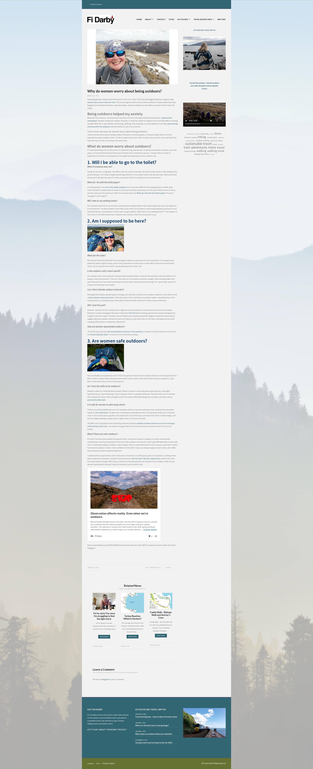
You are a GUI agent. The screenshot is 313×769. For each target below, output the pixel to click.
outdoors (221, 137)
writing (212, 154)
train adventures (195, 147)
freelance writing (190, 137)
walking (201, 150)
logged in (105, 679)
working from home (201, 154)
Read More (104, 636)
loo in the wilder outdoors (116, 187)
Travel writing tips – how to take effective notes (156, 717)
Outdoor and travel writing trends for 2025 (153, 743)
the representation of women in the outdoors (124, 331)
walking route (215, 150)
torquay (220, 144)
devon (217, 133)
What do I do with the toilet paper (151, 193)
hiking (202, 136)
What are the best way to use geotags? (152, 725)
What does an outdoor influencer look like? (153, 734)
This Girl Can (133, 313)
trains (212, 147)
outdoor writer (190, 141)
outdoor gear (212, 137)
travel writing (190, 151)
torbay (215, 144)
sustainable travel (198, 143)
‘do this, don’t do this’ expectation (146, 458)
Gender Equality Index (99, 334)
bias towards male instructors (101, 297)
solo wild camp (101, 412)
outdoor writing (202, 140)
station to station (216, 141)
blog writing (204, 134)
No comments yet (153, 568)
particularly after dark (96, 400)
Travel (221, 147)
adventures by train (193, 134)
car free (211, 134)
